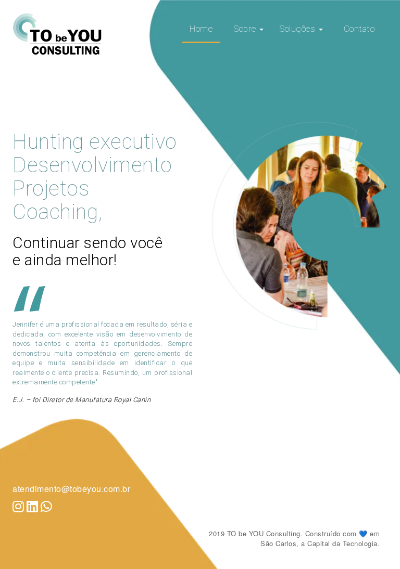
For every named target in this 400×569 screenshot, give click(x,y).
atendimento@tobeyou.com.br (71, 489)
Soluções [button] (298, 28)
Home (201, 28)
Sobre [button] (245, 28)
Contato (359, 28)
